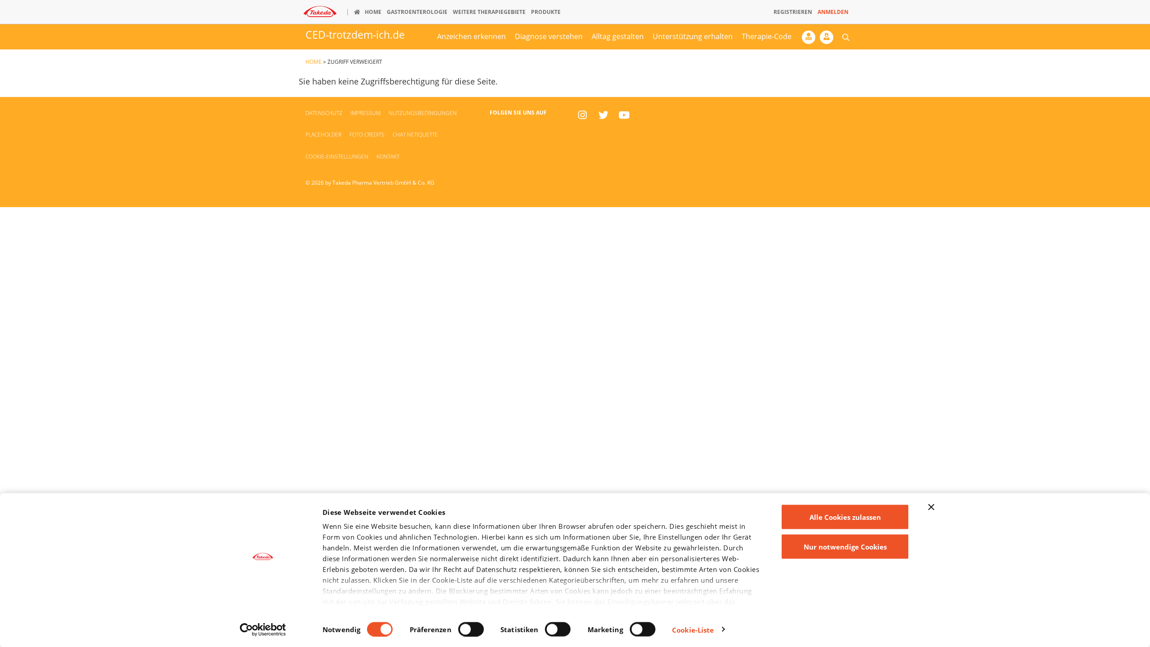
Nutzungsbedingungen (423, 113)
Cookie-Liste (693, 629)
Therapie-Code (767, 36)
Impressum (365, 113)
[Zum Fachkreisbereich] (811, 40)
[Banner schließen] (931, 507)
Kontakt (387, 156)
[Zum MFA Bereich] (829, 40)
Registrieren (793, 12)
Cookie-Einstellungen (336, 156)
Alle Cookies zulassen (845, 517)
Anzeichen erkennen (471, 36)
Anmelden (833, 12)
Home (313, 62)
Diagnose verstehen (549, 36)
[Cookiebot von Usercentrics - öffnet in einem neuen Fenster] (263, 629)
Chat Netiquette (415, 134)
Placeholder (323, 134)
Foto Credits (367, 134)
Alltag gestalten (618, 36)
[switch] (471, 629)
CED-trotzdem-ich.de (355, 35)
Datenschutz (323, 113)
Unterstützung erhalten (693, 36)
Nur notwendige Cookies (845, 546)
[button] (845, 37)
